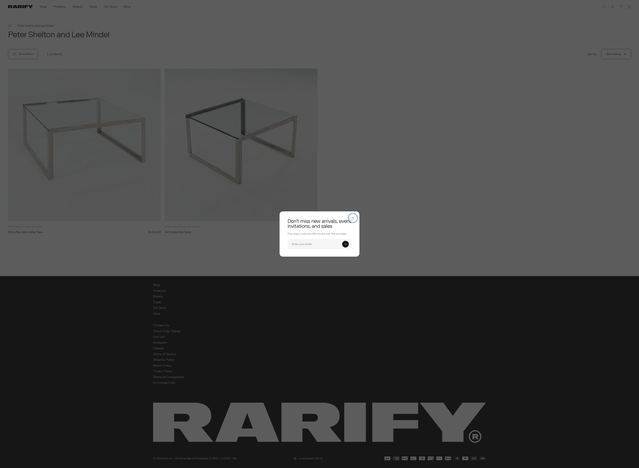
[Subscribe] (345, 244)
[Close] (353, 218)
